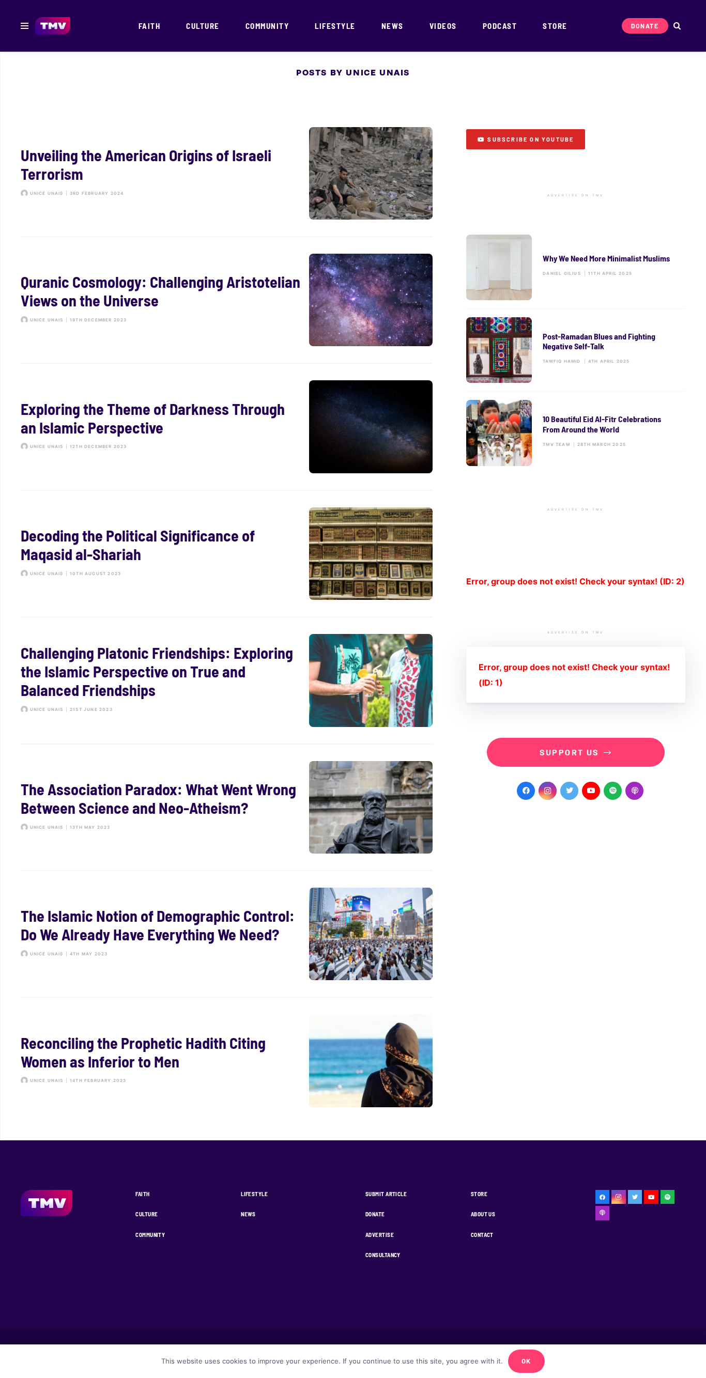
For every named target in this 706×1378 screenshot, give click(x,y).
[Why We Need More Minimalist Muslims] (575, 267)
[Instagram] (548, 791)
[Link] (53, 26)
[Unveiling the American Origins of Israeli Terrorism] (227, 173)
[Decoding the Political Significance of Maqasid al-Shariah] (227, 553)
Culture (146, 1214)
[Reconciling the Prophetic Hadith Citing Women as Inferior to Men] (227, 1060)
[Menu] (24, 26)
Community (150, 1234)
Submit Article (386, 1193)
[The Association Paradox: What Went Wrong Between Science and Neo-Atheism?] (227, 807)
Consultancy (383, 1254)
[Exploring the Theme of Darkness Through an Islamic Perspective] (227, 426)
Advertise (379, 1234)
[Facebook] (526, 791)
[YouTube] (591, 791)
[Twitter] (569, 791)
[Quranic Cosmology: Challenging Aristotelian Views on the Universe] (227, 300)
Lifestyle (254, 1193)
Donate (375, 1214)
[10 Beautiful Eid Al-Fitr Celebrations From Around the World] (575, 433)
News (248, 1214)
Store (479, 1193)
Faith (142, 1193)
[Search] (676, 26)
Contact (482, 1234)
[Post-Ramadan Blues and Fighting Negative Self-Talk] (575, 350)
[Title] (613, 791)
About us (483, 1214)
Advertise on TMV (575, 195)
